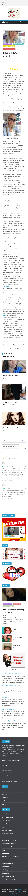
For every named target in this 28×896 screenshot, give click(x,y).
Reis (3, 685)
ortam (4, 315)
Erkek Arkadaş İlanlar (7, 833)
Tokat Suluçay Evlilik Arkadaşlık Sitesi (10, 403)
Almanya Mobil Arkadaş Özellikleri (13, 611)
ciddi (11, 93)
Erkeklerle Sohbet (6, 837)
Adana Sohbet (17, 645)
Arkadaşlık (6, 286)
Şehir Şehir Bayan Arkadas (9, 46)
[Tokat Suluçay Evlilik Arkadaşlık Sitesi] (14, 385)
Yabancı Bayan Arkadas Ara (9, 49)
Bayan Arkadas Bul (7, 43)
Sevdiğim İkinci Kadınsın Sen (12, 685)
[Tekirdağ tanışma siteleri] (14, 413)
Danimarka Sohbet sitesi (17, 349)
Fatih (3, 466)
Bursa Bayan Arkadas (10, 721)
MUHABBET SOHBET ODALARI (13, 674)
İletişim (4, 804)
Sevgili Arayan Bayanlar (9, 606)
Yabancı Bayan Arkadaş (8, 876)
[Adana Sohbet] (7, 646)
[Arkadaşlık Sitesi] (3, 22)
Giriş (24, 440)
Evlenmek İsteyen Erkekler (9, 843)
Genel (3, 850)
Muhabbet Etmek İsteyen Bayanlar (11, 856)
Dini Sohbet (8, 697)
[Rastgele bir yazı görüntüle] (24, 22)
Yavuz (3, 488)
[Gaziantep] (7, 630)
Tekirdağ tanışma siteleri (12, 428)
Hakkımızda (5, 797)
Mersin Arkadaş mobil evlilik (9, 781)
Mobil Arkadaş (5, 853)
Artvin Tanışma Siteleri (11, 375)
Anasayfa (4, 791)
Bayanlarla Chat (16, 603)
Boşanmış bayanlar (7, 830)
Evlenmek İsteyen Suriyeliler (9, 847)
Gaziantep (15, 629)
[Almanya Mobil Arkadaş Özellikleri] (14, 594)
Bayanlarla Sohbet (6, 824)
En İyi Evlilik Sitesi (18, 637)
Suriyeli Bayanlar (6, 870)
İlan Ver (4, 800)
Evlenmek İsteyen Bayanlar (9, 840)
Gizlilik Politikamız (6, 794)
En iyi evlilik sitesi (9, 709)
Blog (3, 827)
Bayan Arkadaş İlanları (18, 43)
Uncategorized (5, 873)
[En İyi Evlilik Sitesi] (7, 638)
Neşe (3, 674)
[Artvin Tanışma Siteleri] (14, 361)
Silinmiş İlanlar (5, 866)
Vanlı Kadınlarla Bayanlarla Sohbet (14, 345)
